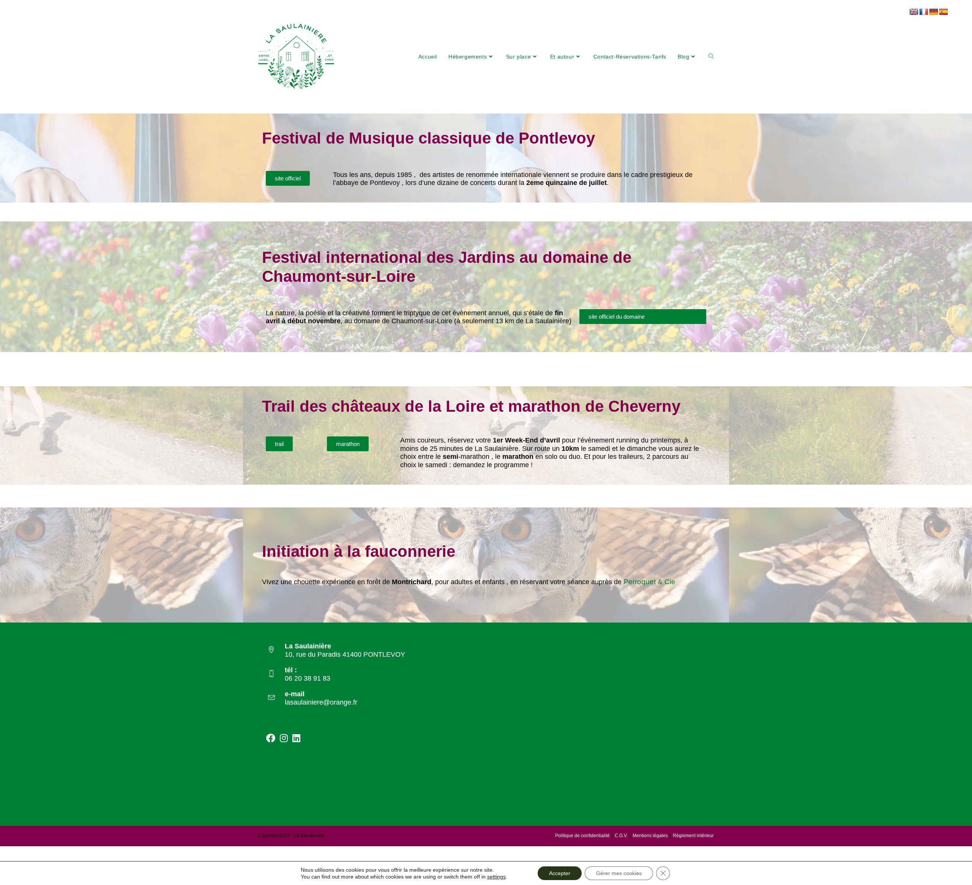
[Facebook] (270, 738)
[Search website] (711, 57)
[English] (913, 12)
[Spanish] (943, 12)
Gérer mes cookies (619, 873)
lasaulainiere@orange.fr (321, 702)
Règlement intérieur (693, 835)
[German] (933, 12)
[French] (923, 12)
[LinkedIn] (296, 738)
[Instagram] (284, 738)
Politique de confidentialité (582, 835)
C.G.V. (621, 835)
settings (496, 877)
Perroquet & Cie (649, 582)
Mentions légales (650, 835)
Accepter (559, 873)
